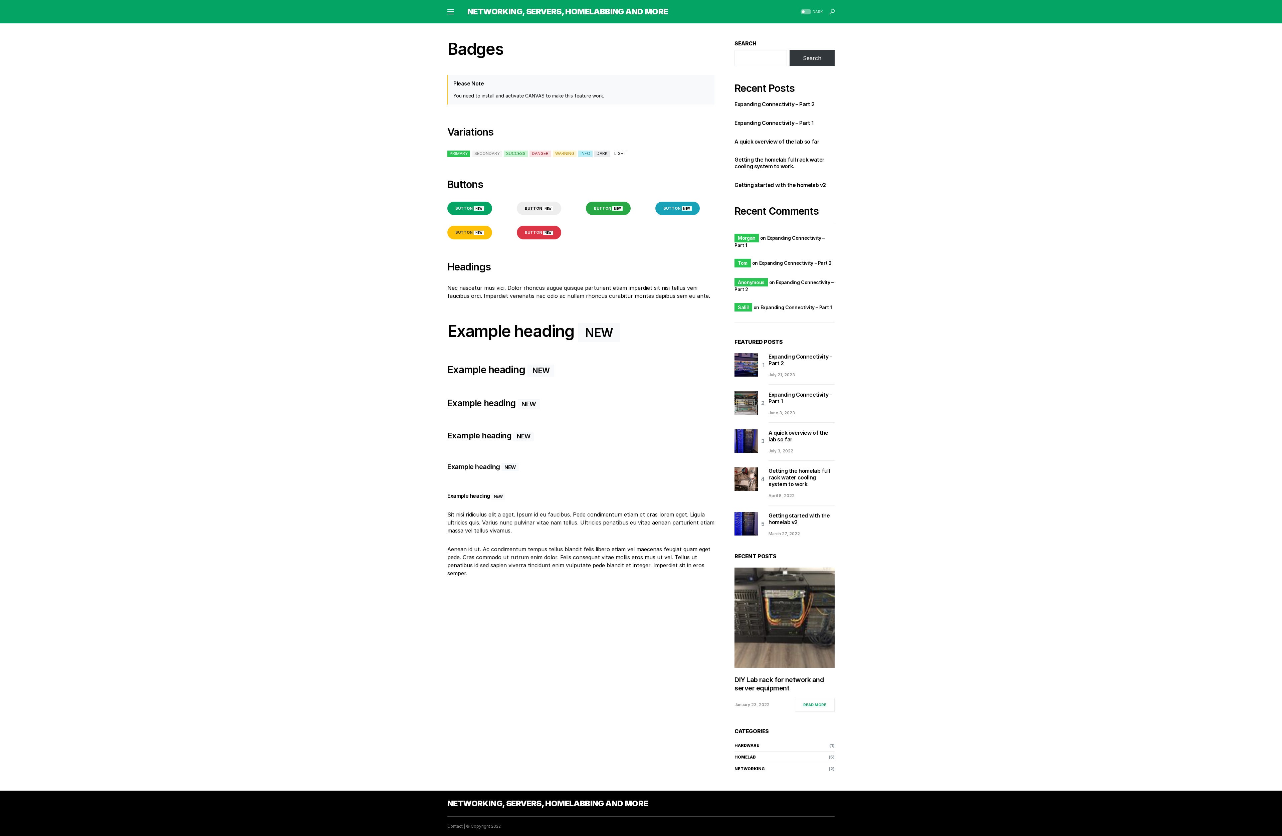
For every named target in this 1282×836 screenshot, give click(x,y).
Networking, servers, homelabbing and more (567, 11)
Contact (455, 826)
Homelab (745, 757)
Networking (749, 768)
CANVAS (535, 95)
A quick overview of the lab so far (776, 141)
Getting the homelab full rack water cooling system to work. (779, 163)
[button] (450, 11)
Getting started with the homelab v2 (780, 185)
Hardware (746, 745)
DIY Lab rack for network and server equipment (779, 684)
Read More (814, 704)
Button (468, 208)
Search (745, 43)
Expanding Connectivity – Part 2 (774, 104)
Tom (742, 263)
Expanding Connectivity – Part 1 (774, 123)
